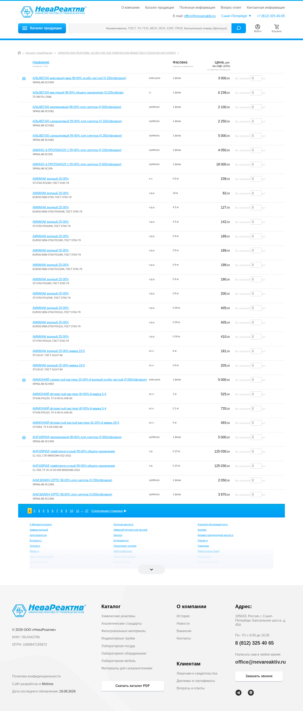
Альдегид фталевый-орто (213, 524)
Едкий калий (121, 567)
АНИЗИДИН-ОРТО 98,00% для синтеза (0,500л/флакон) (72, 494)
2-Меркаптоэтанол (41, 524)
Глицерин (203, 545)
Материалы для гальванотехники (126, 668)
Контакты (184, 638)
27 (86, 510)
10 (71, 510)
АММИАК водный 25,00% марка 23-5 (59, 351)
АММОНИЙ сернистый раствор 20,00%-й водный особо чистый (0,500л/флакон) (90, 379)
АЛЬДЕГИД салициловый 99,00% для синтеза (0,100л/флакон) (77, 121)
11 (77, 510)
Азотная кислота (123, 524)
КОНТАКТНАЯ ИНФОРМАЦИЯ (266, 7)
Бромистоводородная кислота (215, 535)
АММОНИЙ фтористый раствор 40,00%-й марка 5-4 (69, 394)
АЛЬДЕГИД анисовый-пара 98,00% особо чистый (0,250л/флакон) (79, 78)
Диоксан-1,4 (205, 556)
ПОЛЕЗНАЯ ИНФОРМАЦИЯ (197, 7)
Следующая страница (107, 510)
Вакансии (184, 631)
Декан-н (34, 551)
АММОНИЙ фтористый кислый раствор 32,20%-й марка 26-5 (76, 422)
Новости (183, 623)
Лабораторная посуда (118, 646)
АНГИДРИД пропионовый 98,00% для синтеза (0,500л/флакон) (77, 437)
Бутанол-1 (36, 540)
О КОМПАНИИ (130, 7)
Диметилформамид (125, 556)
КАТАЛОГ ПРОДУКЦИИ (159, 7)
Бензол (118, 535)
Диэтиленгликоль (208, 562)
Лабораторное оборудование (123, 653)
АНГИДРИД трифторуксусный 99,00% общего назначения (74, 451)
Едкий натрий (206, 567)
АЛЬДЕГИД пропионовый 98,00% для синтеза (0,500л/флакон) (77, 107)
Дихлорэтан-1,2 (39, 562)
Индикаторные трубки (118, 638)
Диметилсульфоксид (42, 556)
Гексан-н (203, 540)
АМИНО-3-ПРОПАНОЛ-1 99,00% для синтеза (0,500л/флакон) (77, 164)
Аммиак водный (39, 529)
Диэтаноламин (122, 562)
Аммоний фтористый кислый (130, 529)
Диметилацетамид (209, 551)
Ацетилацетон (38, 535)
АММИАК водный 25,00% (51, 178)
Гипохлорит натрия (125, 545)
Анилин (202, 529)
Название (41, 62)
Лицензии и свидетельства (197, 673)
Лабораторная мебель (118, 661)
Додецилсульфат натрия (44, 567)
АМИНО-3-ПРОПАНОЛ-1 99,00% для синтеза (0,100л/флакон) (77, 150)
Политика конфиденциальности (36, 676)
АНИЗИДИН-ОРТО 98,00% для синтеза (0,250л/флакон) (72, 480)
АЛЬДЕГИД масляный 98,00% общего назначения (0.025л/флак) (78, 92)
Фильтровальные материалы (123, 631)
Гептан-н (35, 545)
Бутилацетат (121, 540)
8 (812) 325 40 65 (254, 643)
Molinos (47, 684)
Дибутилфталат (123, 551)
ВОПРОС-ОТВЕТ (231, 7)
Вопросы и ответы (191, 688)
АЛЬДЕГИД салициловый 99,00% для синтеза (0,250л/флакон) (77, 135)
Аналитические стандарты (121, 623)
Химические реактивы (118, 616)
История (183, 616)
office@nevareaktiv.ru (200, 16)
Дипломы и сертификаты (196, 681)
